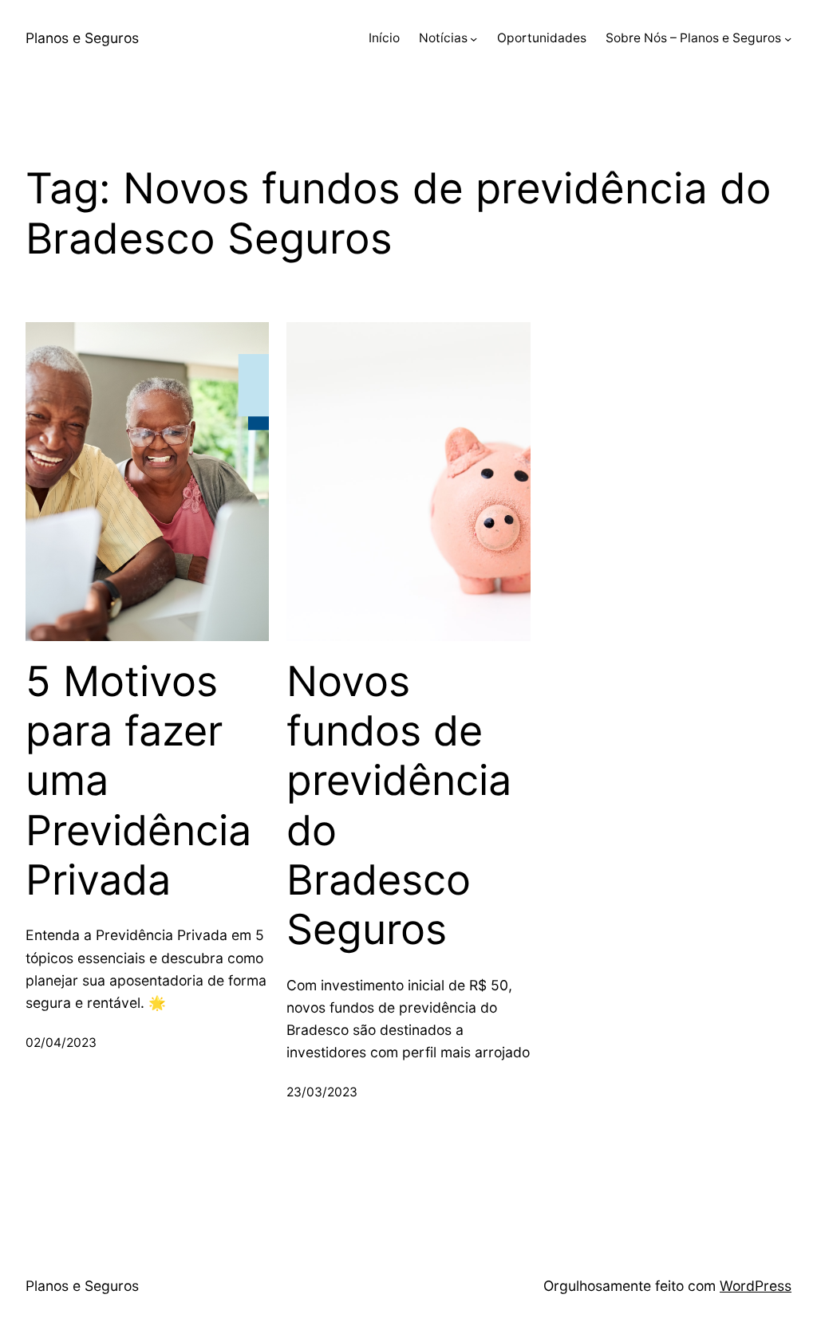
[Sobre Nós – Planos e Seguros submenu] (787, 38)
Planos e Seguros (82, 38)
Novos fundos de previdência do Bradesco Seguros (398, 806)
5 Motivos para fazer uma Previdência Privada (138, 781)
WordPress (755, 1285)
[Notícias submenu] (473, 38)
